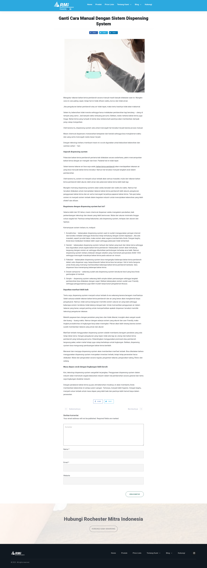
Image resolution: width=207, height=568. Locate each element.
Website (66, 475)
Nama (66, 449)
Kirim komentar (134, 494)
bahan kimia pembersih (105, 166)
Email (66, 462)
